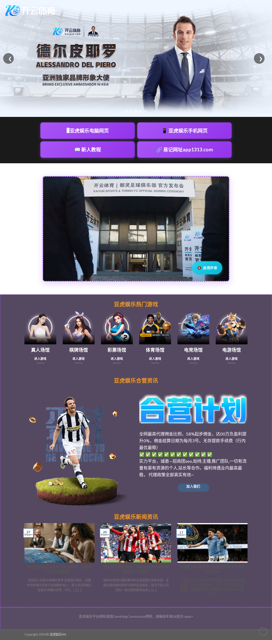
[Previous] (23, 561)
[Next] (248, 561)
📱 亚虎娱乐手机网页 (185, 130)
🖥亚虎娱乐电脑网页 (88, 130)
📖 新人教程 (87, 149)
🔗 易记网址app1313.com (184, 149)
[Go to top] (263, 631)
